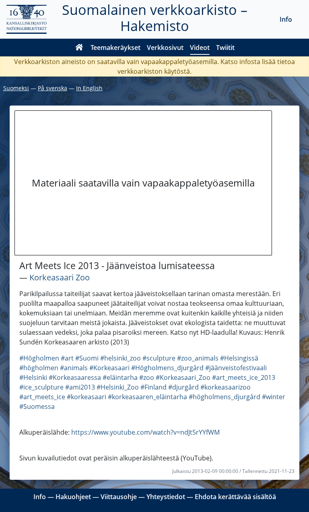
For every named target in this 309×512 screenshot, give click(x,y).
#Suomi (87, 358)
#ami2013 (80, 387)
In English (89, 88)
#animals (74, 367)
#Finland (153, 387)
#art (67, 358)
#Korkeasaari (109, 367)
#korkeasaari (86, 396)
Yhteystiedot (165, 496)
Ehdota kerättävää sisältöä (235, 496)
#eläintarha (120, 377)
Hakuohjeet (73, 496)
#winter (273, 396)
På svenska (52, 88)
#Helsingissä (239, 358)
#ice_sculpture (41, 387)
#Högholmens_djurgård (167, 367)
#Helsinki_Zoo (118, 387)
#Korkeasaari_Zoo (183, 377)
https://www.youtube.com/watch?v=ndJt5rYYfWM (145, 432)
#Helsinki (33, 377)
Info (286, 19)
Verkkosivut (165, 47)
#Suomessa (37, 406)
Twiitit (225, 47)
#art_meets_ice (42, 396)
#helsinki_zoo (120, 358)
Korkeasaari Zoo (59, 277)
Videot (200, 47)
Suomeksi (16, 88)
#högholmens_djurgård (224, 396)
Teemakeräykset (115, 47)
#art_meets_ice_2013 (243, 377)
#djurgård (183, 387)
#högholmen (38, 367)
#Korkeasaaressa (75, 377)
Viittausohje (119, 496)
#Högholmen (39, 358)
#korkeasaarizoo (225, 387)
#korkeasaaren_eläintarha (147, 396)
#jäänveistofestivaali (236, 367)
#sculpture (158, 358)
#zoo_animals (197, 358)
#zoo (146, 377)
